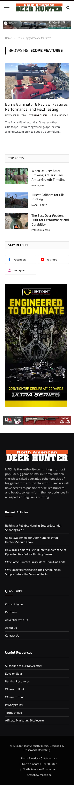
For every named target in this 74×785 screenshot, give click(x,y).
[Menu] (6, 7)
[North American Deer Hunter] (39, 7)
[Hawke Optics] (37, 28)
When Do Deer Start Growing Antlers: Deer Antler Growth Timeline (48, 175)
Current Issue (14, 604)
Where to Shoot (15, 697)
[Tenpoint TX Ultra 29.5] (36, 406)
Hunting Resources (17, 681)
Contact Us (12, 635)
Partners (11, 612)
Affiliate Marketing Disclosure (24, 720)
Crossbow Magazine (39, 774)
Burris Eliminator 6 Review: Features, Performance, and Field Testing (36, 107)
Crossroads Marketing (36, 749)
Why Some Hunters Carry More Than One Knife (35, 562)
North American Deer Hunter (39, 763)
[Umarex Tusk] (37, 420)
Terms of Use (13, 712)
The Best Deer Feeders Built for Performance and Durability (50, 220)
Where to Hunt (14, 689)
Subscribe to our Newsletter (23, 665)
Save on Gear (13, 673)
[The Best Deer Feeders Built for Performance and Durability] (16, 221)
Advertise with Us (16, 620)
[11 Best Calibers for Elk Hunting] (16, 200)
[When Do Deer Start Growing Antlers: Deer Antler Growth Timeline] (16, 176)
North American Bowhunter (39, 769)
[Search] (68, 7)
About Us (11, 627)
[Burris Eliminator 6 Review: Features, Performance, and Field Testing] (37, 80)
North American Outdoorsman (39, 758)
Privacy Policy (14, 704)
